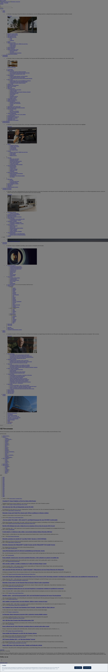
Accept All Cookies (87, 667)
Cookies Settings (78, 667)
